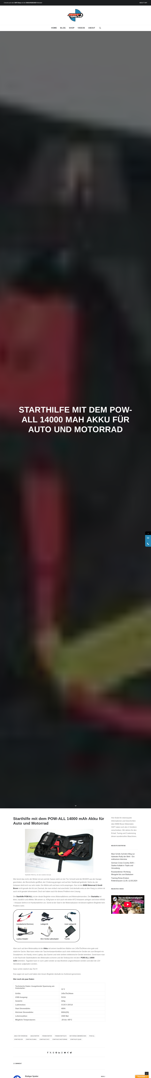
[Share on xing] (67, 1052)
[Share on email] (70, 1052)
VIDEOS (81, 28)
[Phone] (148, 544)
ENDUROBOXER (31, 3)
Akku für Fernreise (20, 1036)
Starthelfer (18, 1039)
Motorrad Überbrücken (78, 1036)
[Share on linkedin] (59, 1052)
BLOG (63, 28)
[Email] (148, 538)
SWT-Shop (17, 3)
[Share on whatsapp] (62, 1052)
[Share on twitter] (50, 1052)
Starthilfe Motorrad (59, 1039)
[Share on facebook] (47, 1052)
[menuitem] (143, 3)
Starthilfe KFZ (44, 1039)
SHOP (71, 28)
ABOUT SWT (143, 3)
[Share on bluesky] (65, 1052)
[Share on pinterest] (56, 1052)
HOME (54, 28)
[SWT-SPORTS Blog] (75, 15)
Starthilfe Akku (31, 1039)
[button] (100, 28)
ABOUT (91, 28)
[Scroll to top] (147, 1073)
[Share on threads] (53, 1052)
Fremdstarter (47, 1036)
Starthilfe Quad (75, 1039)
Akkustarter (34, 1036)
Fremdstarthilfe (61, 1036)
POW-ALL (92, 1036)
